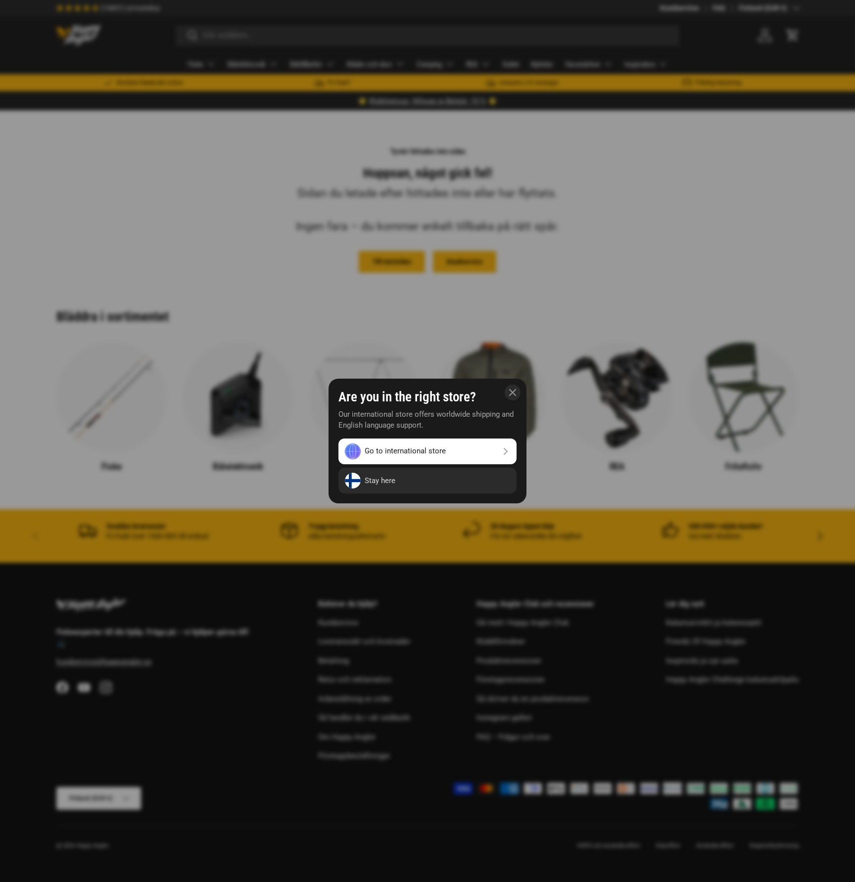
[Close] (513, 392)
